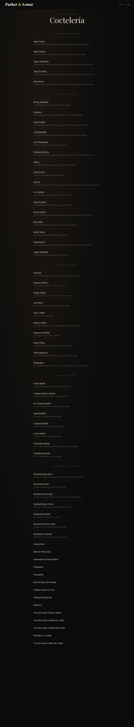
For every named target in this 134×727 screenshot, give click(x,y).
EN (124, 4)
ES (120, 4)
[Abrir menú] (128, 5)
